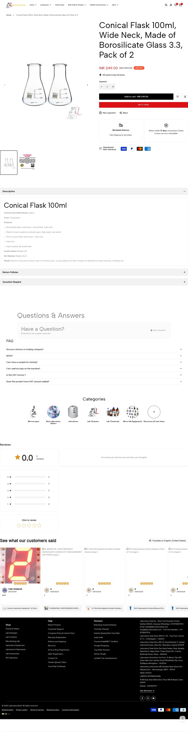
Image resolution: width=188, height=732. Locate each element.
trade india (98, 637)
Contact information (70, 710)
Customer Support (56, 629)
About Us (52, 646)
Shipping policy (53, 710)
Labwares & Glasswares (16, 649)
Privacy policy (21, 710)
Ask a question (109, 113)
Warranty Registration (57, 637)
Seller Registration (55, 654)
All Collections (12, 658)
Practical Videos (12, 629)
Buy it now (143, 105)
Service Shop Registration (58, 650)
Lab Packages (11, 633)
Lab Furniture (11, 637)
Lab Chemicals (113, 421)
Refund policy (7, 710)
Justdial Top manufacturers (105, 658)
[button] (177, 96)
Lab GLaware (93, 421)
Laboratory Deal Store (149, 648)
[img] (20, 583)
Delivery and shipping (57, 641)
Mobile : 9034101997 (148, 686)
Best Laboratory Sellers (53, 422)
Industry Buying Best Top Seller (107, 633)
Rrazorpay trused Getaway (105, 625)
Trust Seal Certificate (56, 666)
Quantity (103, 82)
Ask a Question (159, 330)
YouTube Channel (101, 629)
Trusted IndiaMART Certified (106, 641)
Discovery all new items (154, 421)
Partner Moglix (100, 654)
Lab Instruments (12, 654)
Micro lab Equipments (132, 421)
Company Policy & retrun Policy (61, 633)
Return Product (54, 625)
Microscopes (33, 421)
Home (8, 15)
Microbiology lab (13, 641)
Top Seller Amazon (102, 650)
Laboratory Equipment (15, 645)
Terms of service (37, 710)
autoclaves (73, 421)
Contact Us (52, 658)
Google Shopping (101, 646)
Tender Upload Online (57, 662)
